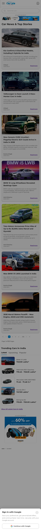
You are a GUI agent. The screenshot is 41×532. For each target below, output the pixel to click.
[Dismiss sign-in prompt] (20, 266)
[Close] (37, 512)
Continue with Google (22, 526)
